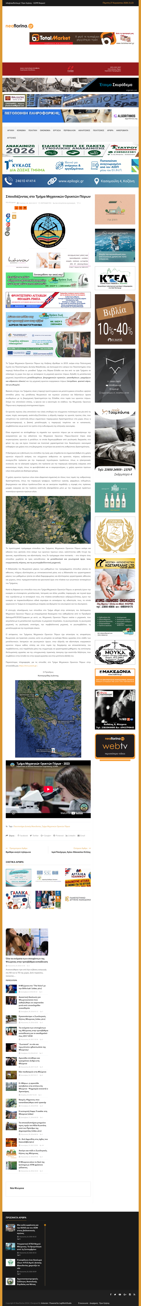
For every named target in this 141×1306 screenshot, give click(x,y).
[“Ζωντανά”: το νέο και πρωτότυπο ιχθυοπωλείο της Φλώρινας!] (11, 1047)
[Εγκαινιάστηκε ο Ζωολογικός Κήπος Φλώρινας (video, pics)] (11, 1019)
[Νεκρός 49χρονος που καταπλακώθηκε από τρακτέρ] (11, 1103)
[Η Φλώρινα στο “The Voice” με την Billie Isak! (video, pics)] (11, 989)
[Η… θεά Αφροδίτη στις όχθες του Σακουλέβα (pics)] (11, 1142)
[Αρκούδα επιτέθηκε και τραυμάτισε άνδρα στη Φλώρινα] (11, 1061)
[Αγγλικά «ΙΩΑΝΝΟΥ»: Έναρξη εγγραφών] (78, 877)
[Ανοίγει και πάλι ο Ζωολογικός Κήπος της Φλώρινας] (11, 1154)
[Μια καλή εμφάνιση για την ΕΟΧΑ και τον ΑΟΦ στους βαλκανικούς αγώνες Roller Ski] (10, 1227)
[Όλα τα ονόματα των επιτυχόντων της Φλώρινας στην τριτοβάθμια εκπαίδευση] (27, 941)
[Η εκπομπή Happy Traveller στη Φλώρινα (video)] (11, 1114)
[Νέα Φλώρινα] (19, 26)
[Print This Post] (7, 233)
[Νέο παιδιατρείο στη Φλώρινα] (11, 1075)
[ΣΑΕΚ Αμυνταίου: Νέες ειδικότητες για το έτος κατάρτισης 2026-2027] (48, 900)
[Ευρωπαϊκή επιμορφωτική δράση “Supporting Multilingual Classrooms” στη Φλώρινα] (48, 877)
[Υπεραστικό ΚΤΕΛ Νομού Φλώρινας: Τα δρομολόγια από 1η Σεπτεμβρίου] (10, 1246)
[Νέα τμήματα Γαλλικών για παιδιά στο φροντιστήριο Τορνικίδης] (18, 900)
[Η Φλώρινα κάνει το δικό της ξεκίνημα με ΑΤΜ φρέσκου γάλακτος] (11, 1165)
